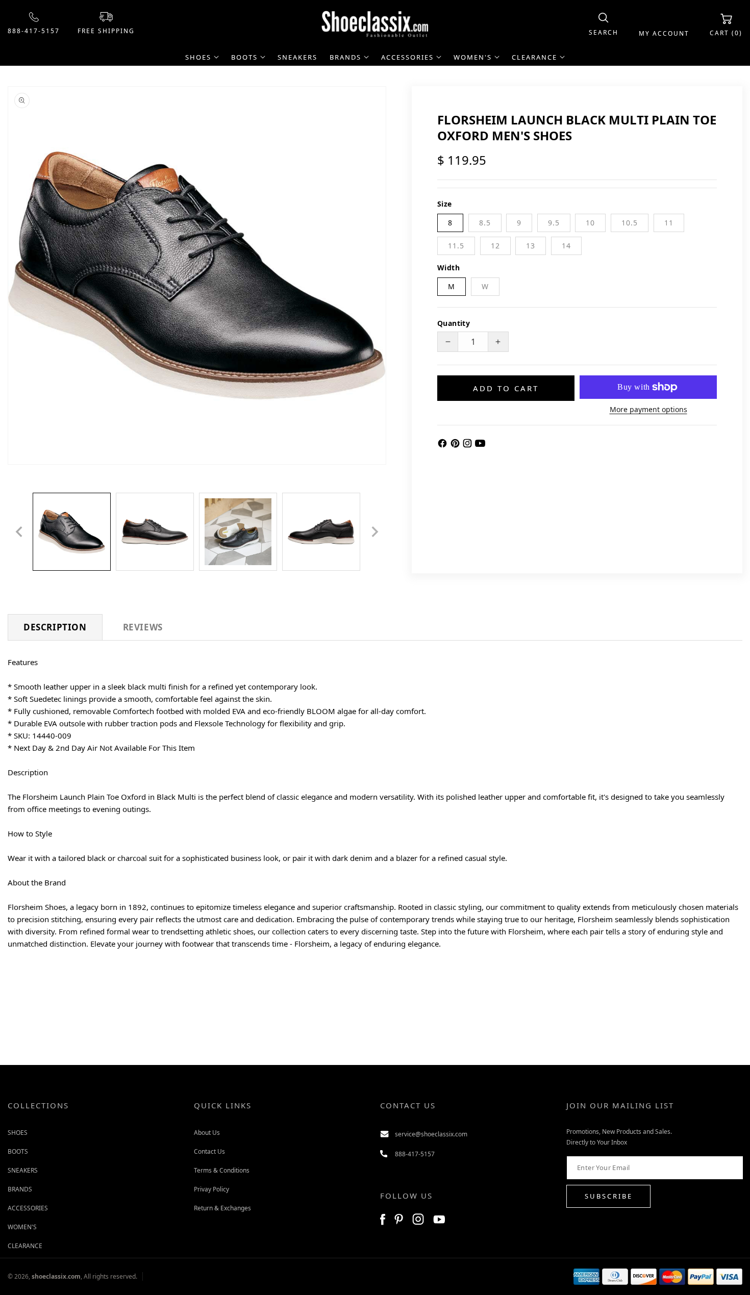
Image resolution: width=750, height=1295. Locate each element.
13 (530, 245)
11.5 (456, 245)
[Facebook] (443, 445)
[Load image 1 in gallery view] (72, 532)
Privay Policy (211, 1188)
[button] (603, 25)
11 (668, 222)
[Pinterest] (456, 445)
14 (566, 245)
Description (55, 627)
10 (590, 222)
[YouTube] (480, 445)
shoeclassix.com (56, 1276)
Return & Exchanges (222, 1207)
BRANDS (20, 1188)
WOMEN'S (22, 1226)
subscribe (609, 1196)
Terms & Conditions (221, 1169)
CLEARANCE (25, 1245)
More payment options (648, 409)
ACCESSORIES (28, 1207)
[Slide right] (375, 531)
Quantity (453, 323)
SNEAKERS (23, 1169)
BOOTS (18, 1151)
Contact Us (209, 1151)
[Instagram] (468, 445)
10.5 (629, 222)
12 (495, 245)
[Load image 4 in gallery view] (321, 532)
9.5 (554, 222)
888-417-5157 (34, 31)
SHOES (18, 1132)
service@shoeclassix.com (431, 1133)
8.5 (485, 222)
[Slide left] (19, 531)
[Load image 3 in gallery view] (238, 532)
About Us (207, 1132)
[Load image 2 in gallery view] (155, 532)
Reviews (143, 627)
